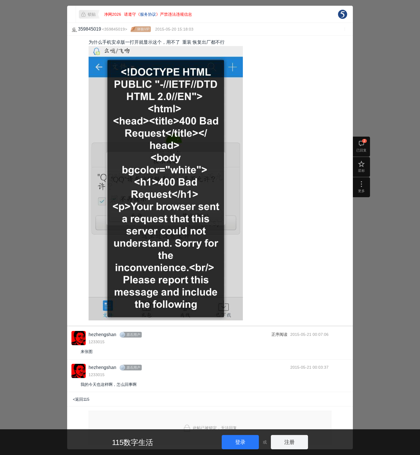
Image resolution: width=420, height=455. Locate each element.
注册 (289, 442)
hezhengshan (102, 334)
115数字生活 (132, 442)
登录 (240, 442)
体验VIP (143, 29)
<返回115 (81, 399)
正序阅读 (279, 334)
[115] (342, 14)
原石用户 (133, 335)
